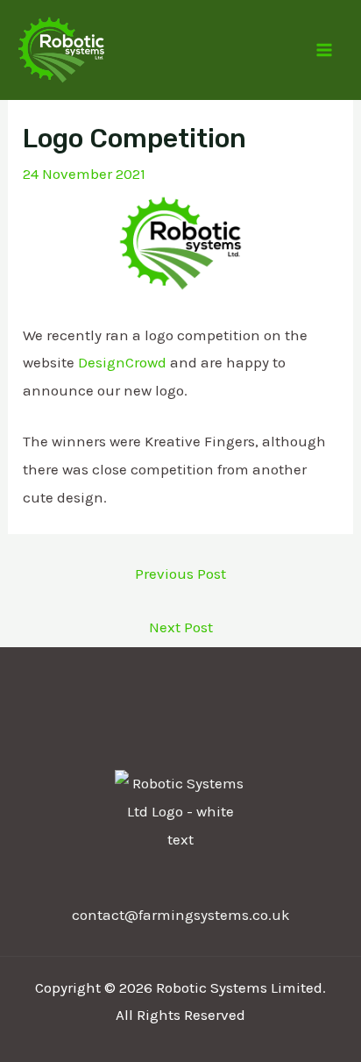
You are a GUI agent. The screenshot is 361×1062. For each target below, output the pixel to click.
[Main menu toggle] (324, 50)
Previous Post (180, 573)
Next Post (181, 627)
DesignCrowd (122, 362)
